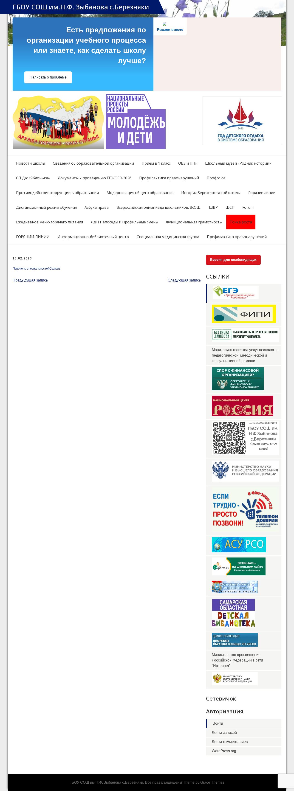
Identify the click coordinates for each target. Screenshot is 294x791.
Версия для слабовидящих (233, 260)
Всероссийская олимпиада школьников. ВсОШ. (158, 207)
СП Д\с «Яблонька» (33, 177)
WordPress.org (224, 751)
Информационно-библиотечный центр (93, 236)
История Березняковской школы (210, 192)
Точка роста (241, 222)
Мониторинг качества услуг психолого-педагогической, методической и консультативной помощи (245, 355)
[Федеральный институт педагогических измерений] (244, 322)
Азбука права (97, 207)
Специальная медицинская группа (168, 236)
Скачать (55, 268)
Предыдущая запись (30, 280)
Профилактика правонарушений (169, 177)
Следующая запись (184, 280)
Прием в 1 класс (156, 163)
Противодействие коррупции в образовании (57, 192)
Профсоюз (216, 177)
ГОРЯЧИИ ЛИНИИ (33, 236)
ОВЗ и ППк (187, 163)
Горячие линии (261, 192)
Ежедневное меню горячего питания (49, 222)
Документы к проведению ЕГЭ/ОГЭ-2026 (94, 177)
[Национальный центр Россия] (242, 415)
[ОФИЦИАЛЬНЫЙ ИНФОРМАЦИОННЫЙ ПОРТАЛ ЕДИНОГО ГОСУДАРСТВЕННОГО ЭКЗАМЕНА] (236, 298)
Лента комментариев (230, 742)
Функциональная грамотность (194, 222)
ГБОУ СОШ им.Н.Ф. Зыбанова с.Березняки (81, 7)
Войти (218, 723)
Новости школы (30, 163)
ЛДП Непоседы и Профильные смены (124, 222)
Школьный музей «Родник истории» (238, 163)
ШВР (213, 207)
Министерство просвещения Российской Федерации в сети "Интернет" (237, 660)
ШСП (230, 207)
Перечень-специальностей (31, 268)
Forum (248, 207)
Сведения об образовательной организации (93, 163)
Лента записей (224, 733)
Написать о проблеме (48, 77)
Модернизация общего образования (140, 192)
